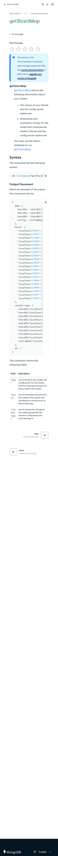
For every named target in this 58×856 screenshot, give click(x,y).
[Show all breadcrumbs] (26, 13)
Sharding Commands (41, 13)
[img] (12, 49)
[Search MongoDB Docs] (43, 4)
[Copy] (46, 176)
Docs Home (15, 13)
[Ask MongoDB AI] (47, 4)
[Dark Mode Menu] (52, 4)
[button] (45, 851)
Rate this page (16, 43)
